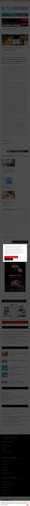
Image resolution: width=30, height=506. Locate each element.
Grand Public (9, 259)
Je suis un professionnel (11, 257)
